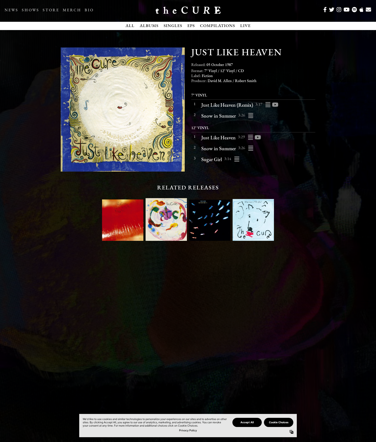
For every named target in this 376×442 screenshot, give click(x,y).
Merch (72, 10)
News (11, 10)
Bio (89, 10)
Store (51, 10)
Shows (30, 10)
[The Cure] (188, 12)
